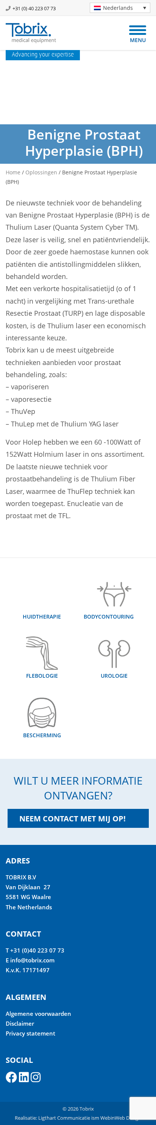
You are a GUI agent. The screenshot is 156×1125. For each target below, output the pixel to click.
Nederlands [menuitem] (118, 7)
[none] (117, 8)
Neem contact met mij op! (72, 818)
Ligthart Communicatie (64, 1117)
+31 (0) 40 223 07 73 (34, 8)
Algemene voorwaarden (38, 1013)
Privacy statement (30, 1033)
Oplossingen (41, 172)
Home (13, 172)
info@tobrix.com (32, 960)
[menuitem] (120, 8)
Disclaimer (20, 1023)
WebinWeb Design (120, 1117)
